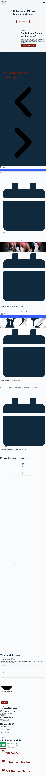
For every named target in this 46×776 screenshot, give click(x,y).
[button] (2, 39)
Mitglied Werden (23, 21)
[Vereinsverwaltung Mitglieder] (9, 746)
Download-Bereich (5, 732)
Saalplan (3, 737)
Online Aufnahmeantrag (6, 726)
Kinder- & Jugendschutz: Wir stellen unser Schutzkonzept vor (14, 449)
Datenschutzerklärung (6, 729)
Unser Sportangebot (28, 45)
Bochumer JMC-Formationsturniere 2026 (9, 235)
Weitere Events (23, 170)
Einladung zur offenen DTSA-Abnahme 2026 (10, 380)
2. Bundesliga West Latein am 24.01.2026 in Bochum (12, 306)
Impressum (3, 734)
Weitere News (23, 316)
